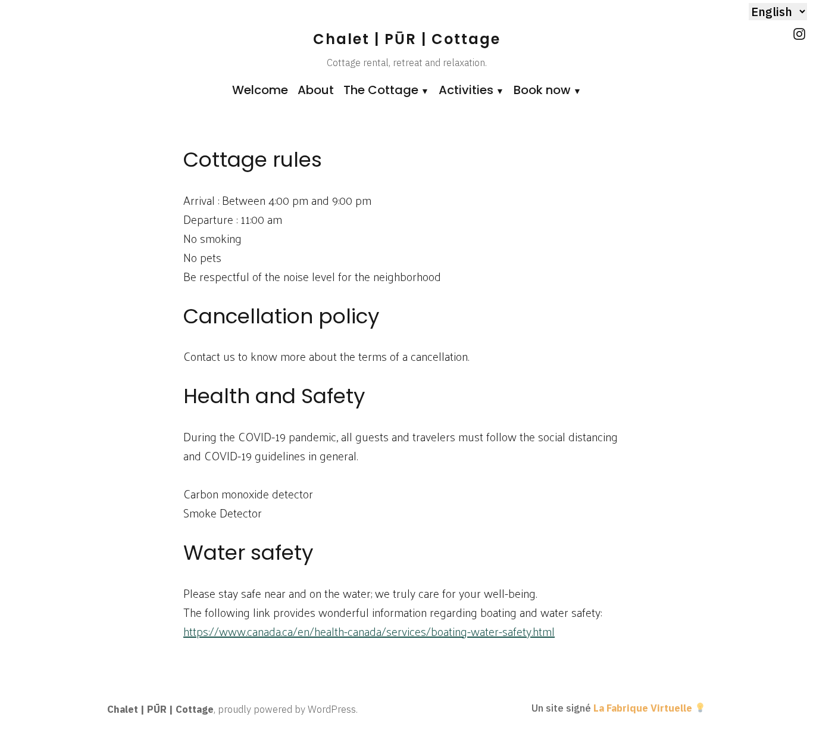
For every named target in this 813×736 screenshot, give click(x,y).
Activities (466, 90)
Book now (542, 90)
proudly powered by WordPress (287, 709)
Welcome (260, 90)
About (316, 90)
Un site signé (611, 708)
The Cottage (380, 90)
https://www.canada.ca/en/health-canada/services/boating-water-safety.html (369, 631)
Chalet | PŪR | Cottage (407, 39)
